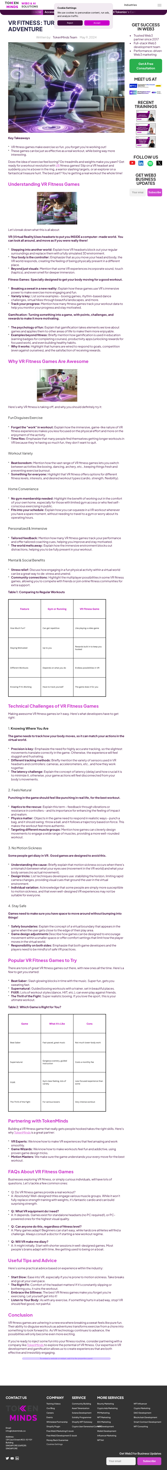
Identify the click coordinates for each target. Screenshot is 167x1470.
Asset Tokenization (80, 1408)
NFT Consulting (141, 1426)
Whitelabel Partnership (57, 1422)
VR (58, 165)
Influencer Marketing (106, 1435)
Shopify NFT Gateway (82, 1422)
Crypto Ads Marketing (107, 1408)
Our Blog (50, 1408)
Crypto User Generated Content (87, 1426)
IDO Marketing (104, 1422)
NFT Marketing (104, 1417)
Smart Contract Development (147, 1422)
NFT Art (100, 1440)
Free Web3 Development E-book (61, 1435)
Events (49, 1417)
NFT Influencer (140, 1403)
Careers (50, 1413)
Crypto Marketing (142, 1408)
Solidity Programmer (81, 1417)
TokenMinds (22, 1132)
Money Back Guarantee (57, 1440)
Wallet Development (106, 1431)
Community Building (81, 1403)
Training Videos (53, 1403)
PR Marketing (103, 1413)
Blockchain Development (145, 1417)
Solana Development (81, 1413)
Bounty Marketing (105, 1403)
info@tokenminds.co (16, 1431)
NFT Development (105, 1426)
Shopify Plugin (53, 1426)
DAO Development (142, 1413)
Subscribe (154, 192)
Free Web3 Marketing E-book (60, 1431)
